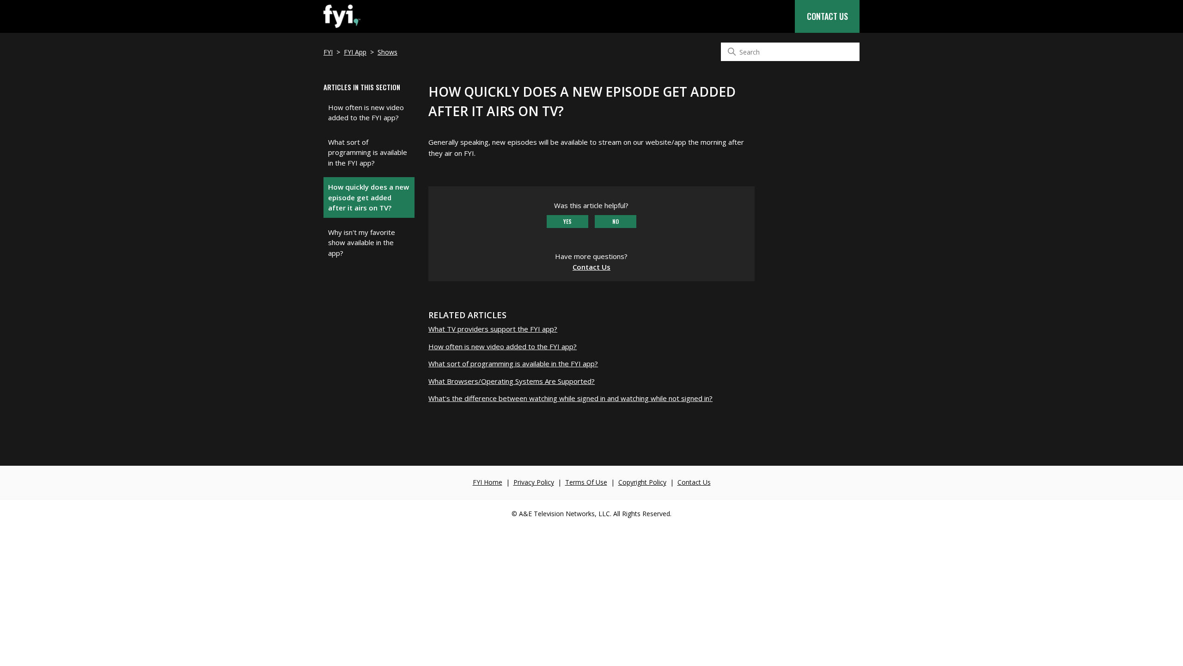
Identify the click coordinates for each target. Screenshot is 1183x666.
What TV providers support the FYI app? (492, 328)
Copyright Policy (642, 482)
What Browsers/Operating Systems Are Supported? (511, 381)
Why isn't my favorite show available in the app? (361, 243)
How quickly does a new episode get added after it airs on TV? (368, 197)
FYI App (355, 52)
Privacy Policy (533, 482)
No (615, 221)
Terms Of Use (586, 482)
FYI (328, 52)
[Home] (341, 27)
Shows (387, 52)
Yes (567, 221)
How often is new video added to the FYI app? (366, 113)
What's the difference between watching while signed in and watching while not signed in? (570, 398)
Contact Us (827, 16)
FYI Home (487, 482)
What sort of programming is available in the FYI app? (367, 152)
